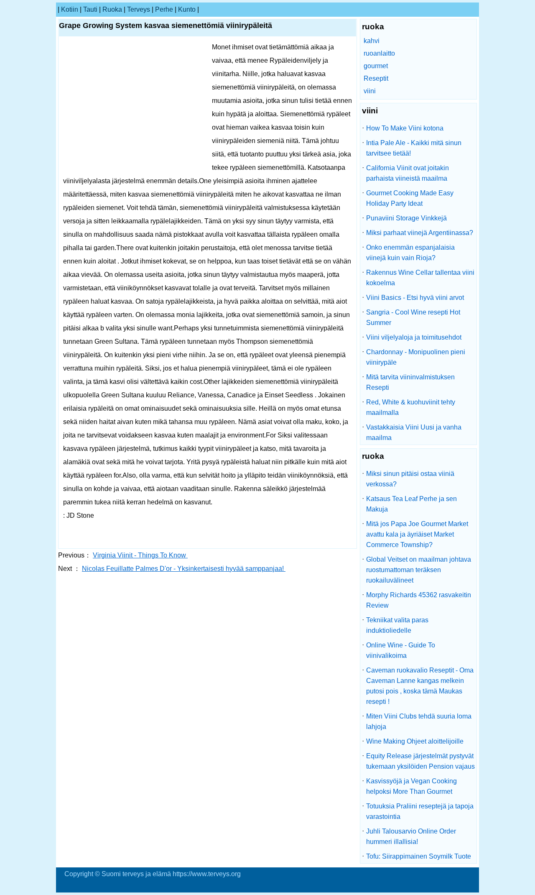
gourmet (376, 65)
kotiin (69, 9)
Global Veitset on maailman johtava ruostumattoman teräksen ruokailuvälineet (418, 570)
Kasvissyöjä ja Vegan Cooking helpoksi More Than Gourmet (411, 786)
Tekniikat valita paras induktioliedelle (397, 625)
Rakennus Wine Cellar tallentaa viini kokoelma (420, 277)
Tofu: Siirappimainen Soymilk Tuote (418, 856)
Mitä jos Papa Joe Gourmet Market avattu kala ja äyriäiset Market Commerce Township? (417, 534)
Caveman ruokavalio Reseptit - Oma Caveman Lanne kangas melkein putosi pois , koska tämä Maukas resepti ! (420, 686)
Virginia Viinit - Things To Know (140, 555)
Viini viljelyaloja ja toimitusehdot (413, 337)
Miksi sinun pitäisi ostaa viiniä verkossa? (410, 479)
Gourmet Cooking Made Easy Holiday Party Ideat (409, 198)
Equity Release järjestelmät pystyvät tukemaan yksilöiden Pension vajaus (420, 761)
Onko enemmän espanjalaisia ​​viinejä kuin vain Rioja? (411, 252)
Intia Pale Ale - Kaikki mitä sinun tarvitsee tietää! (413, 148)
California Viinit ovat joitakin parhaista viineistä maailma (407, 173)
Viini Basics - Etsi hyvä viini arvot (415, 297)
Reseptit (376, 78)
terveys (138, 9)
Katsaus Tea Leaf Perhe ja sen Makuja (411, 504)
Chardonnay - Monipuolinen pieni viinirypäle (415, 357)
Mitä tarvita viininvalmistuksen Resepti (410, 382)
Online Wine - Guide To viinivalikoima (400, 650)
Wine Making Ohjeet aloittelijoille (415, 741)
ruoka (112, 9)
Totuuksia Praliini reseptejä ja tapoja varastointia (420, 811)
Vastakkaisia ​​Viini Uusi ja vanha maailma (413, 432)
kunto (187, 9)
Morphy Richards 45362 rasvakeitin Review (418, 600)
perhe (164, 9)
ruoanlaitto (379, 53)
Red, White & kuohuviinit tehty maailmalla (410, 407)
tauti (90, 9)
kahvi (372, 40)
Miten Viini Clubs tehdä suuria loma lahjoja (418, 721)
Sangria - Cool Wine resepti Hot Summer (413, 317)
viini (370, 91)
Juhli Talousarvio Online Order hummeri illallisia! (411, 836)
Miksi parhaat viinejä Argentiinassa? (419, 232)
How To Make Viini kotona (404, 128)
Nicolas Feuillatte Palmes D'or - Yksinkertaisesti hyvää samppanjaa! (183, 568)
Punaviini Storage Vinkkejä (406, 218)
